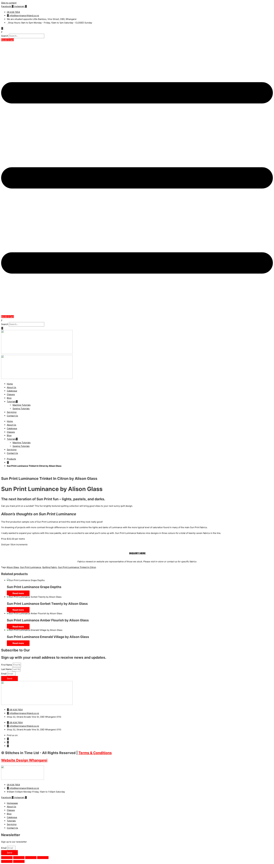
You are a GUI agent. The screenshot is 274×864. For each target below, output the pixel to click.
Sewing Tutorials (21, 408)
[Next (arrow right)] (19, 861)
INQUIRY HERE (137, 553)
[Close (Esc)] (43, 857)
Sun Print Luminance (30, 567)
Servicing (11, 412)
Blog (9, 398)
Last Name (6, 669)
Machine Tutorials (22, 405)
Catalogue (12, 390)
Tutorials (11, 401)
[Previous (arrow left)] (7, 861)
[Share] (31, 857)
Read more (18, 593)
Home (10, 383)
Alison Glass (13, 567)
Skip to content (8, 2)
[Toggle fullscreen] (19, 857)
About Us (11, 387)
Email (4, 673)
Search (4, 35)
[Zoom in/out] (7, 857)
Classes (11, 394)
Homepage (12, 803)
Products (11, 459)
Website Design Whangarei (24, 760)
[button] (137, 32)
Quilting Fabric (49, 567)
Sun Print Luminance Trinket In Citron (77, 567)
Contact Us (12, 415)
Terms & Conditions (95, 753)
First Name (7, 664)
